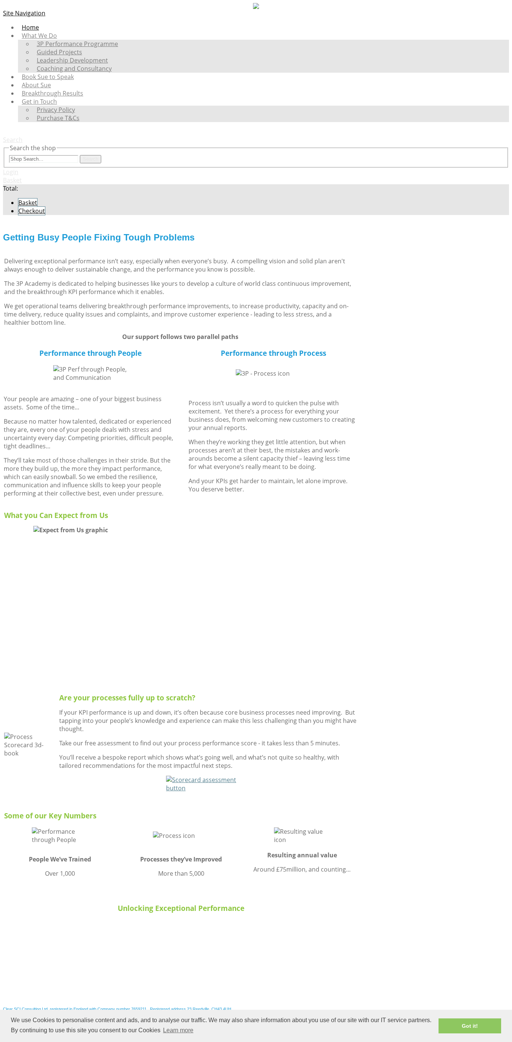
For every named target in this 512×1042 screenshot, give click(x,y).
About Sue (36, 85)
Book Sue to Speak (48, 77)
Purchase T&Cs (58, 118)
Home (30, 27)
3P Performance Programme (77, 44)
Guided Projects (59, 52)
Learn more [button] (178, 1030)
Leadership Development (72, 60)
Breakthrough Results (52, 93)
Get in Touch (39, 101)
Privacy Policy (56, 110)
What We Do (39, 35)
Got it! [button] (470, 1026)
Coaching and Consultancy (74, 68)
